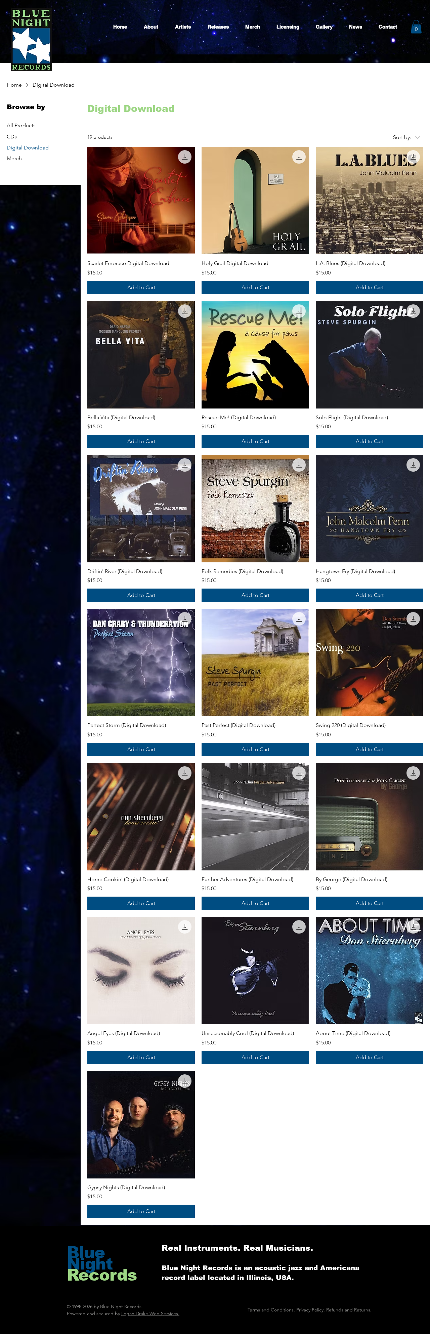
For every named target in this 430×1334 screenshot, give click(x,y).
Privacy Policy (310, 1310)
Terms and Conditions (271, 1310)
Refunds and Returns (348, 1310)
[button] (416, 27)
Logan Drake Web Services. (150, 1313)
